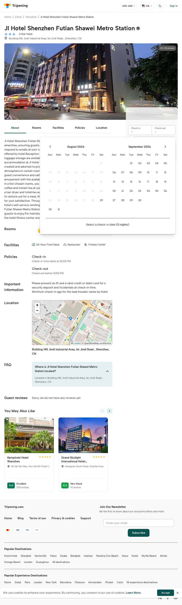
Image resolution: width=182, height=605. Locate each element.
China (18, 16)
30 (50, 209)
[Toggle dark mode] (160, 6)
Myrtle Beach (149, 555)
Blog (21, 518)
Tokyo (53, 555)
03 (58, 172)
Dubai (18, 582)
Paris (27, 582)
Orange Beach (12, 562)
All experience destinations (142, 582)
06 (84, 172)
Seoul (125, 555)
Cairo (120, 582)
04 (67, 172)
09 (50, 181)
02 (50, 172)
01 (101, 163)
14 (93, 181)
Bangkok (75, 555)
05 (75, 172)
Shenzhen (31, 16)
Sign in (174, 5)
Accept (165, 592)
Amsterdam (95, 582)
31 (59, 209)
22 (101, 190)
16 (50, 190)
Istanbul (88, 555)
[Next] (109, 411)
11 (67, 181)
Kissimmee (10, 555)
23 (50, 200)
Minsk (163, 555)
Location (101, 127)
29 (101, 200)
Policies (80, 127)
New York (51, 582)
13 (84, 181)
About (15, 127)
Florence (80, 582)
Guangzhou (42, 562)
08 (101, 172)
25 (67, 200)
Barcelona (65, 582)
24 (58, 200)
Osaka (63, 555)
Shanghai (26, 555)
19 (76, 190)
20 (84, 190)
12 (76, 181)
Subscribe (138, 532)
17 (59, 190)
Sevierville (40, 555)
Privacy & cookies (63, 518)
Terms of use (37, 518)
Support (86, 518)
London (28, 562)
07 (92, 172)
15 (101, 181)
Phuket (109, 582)
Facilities (58, 127)
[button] (70, 319)
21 (93, 190)
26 (75, 200)
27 (84, 200)
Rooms (36, 127)
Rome (7, 582)
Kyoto (135, 555)
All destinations (61, 562)
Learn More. (133, 592)
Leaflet (76, 343)
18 (67, 190)
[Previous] (102, 411)
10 (59, 181)
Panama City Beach (107, 555)
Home (7, 16)
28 (92, 200)
